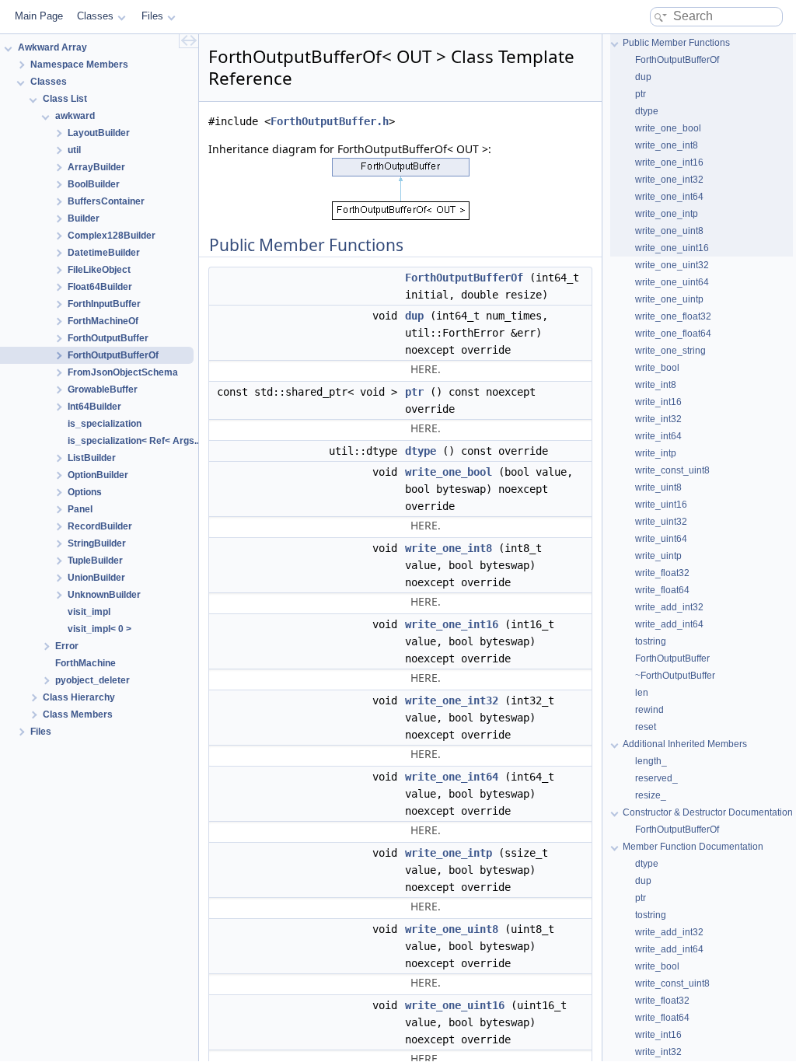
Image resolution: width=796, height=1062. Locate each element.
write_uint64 (661, 538)
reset (645, 726)
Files (152, 16)
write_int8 (655, 384)
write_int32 (658, 419)
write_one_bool (448, 472)
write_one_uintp (669, 299)
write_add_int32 (669, 607)
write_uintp (658, 555)
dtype (420, 451)
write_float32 (662, 573)
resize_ (650, 795)
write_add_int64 (669, 624)
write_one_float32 (673, 316)
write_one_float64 (673, 333)
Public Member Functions (676, 42)
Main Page (39, 16)
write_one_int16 (451, 624)
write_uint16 (661, 504)
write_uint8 (658, 487)
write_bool (657, 367)
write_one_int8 (448, 548)
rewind (649, 709)
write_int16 (658, 402)
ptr (414, 392)
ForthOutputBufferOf (464, 277)
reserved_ (656, 778)
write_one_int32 (451, 700)
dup (414, 315)
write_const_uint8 (672, 470)
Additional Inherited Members (685, 744)
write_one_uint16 (454, 1005)
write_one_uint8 (451, 929)
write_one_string (670, 350)
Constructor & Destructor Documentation (708, 812)
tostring (650, 641)
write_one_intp (448, 853)
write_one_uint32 (672, 265)
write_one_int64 (451, 776)
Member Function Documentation (693, 846)
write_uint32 (661, 521)
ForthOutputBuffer (672, 658)
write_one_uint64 (672, 282)
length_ (651, 761)
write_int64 (658, 436)
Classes (95, 16)
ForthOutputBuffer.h (330, 121)
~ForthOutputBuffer (675, 675)
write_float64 (662, 590)
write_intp (655, 453)
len (641, 692)
